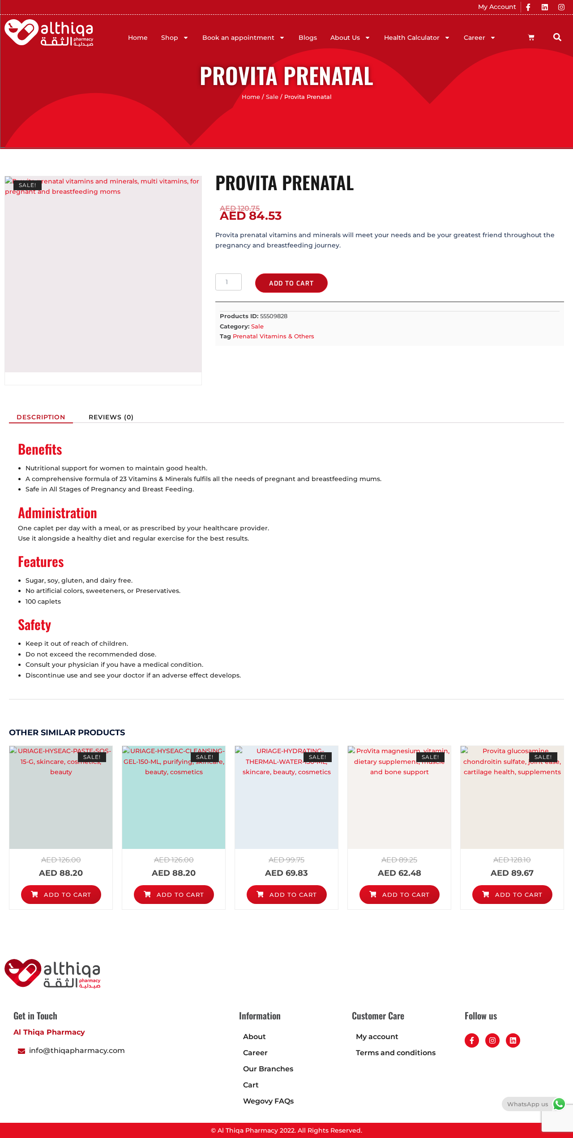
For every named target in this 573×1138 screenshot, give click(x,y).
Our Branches (268, 1069)
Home (138, 38)
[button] (557, 37)
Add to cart (291, 283)
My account (377, 1036)
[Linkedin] (545, 7)
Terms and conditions (396, 1052)
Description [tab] (41, 417)
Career (474, 38)
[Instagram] (561, 7)
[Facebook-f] (472, 1040)
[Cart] (531, 37)
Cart (251, 1085)
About (254, 1036)
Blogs (308, 38)
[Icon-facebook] (528, 7)
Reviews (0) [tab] (111, 417)
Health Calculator (412, 38)
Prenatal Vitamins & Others (273, 336)
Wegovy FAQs (268, 1101)
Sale (272, 97)
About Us (345, 38)
